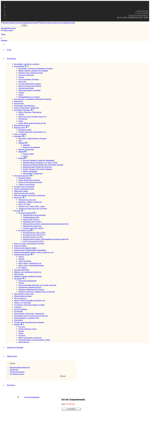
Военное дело (19, 127)
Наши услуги (12, 356)
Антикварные (19, 66)
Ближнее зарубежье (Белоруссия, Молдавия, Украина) (43, 165)
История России (24, 230)
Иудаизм (21, 335)
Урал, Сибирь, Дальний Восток (29, 263)
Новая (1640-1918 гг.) (31, 219)
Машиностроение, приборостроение (28, 276)
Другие (21, 77)
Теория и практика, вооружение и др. (32, 132)
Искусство (22, 81)
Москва (21, 259)
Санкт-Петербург (24, 261)
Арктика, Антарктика (26, 149)
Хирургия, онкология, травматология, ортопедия (36, 291)
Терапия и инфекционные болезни (31, 289)
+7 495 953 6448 (141, 13)
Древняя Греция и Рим (31, 217)
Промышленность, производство (26, 318)
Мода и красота (20, 298)
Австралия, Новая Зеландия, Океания (32, 138)
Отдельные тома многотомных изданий (29, 305)
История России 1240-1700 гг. (34, 232)
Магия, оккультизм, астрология (29, 337)
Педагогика (18, 311)
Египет (25, 156)
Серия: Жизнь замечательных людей (32, 123)
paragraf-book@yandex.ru (138, 15)
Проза (20, 94)
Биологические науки (22, 125)
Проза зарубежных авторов (29, 180)
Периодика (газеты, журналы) (29, 90)
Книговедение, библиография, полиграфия (30, 250)
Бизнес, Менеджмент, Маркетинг (26, 108)
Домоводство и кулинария (24, 186)
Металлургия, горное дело (24, 294)
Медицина (18, 278)
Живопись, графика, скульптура (30, 202)
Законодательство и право (24, 193)
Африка (21, 151)
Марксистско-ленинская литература (27, 272)
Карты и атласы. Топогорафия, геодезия (29, 243)
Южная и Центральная (31, 147)
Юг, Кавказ (22, 267)
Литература (22, 119)
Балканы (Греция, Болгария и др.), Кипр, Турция (40, 162)
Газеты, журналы (20, 134)
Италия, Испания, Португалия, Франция (37, 169)
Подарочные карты (17, 372)
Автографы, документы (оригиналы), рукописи (35, 68)
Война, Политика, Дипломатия (30, 112)
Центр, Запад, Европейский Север (31, 265)
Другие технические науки (24, 189)
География (18, 136)
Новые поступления (15, 347)
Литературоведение (26, 88)
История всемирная (25, 213)
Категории (11, 58)
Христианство (23, 342)
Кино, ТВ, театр (24, 204)
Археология (18, 101)
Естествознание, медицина (28, 79)
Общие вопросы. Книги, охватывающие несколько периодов (45, 224)
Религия (17, 324)
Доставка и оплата (17, 374)
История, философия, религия (29, 84)
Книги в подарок (20, 246)
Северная (26, 145)
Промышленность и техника (29, 97)
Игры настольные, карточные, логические (29, 195)
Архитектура (19, 103)
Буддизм (21, 326)
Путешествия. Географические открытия (29, 322)
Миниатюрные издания (22, 296)
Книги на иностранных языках (25, 248)
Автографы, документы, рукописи (26, 64)
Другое (21, 114)
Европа (21, 158)
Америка (21, 143)
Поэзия (21, 92)
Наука (20, 121)
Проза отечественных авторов (30, 182)
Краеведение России (22, 254)
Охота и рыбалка (20, 309)
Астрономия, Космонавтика (24, 105)
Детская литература (26, 75)
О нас (9, 49)
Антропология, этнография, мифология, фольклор (32, 99)
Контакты (11, 385)
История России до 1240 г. (33, 237)
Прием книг (14, 369)
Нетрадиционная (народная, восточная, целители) (37, 285)
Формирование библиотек (20, 367)
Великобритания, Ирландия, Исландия (37, 167)
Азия (20, 140)
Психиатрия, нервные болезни (29, 287)
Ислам (20, 333)
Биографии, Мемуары (22, 110)
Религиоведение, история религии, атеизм (34, 340)
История (17, 210)
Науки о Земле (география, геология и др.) (29, 300)
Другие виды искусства (27, 200)
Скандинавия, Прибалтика (32, 173)
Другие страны (28, 154)
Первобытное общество (32, 226)
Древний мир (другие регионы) (34, 215)
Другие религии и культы (27, 329)
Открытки (17, 307)
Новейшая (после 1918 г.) (32, 221)
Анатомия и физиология (27, 281)
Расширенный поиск (8, 28)
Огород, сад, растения (22, 302)
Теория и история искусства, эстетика (32, 208)
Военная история (24, 129)
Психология (18, 320)
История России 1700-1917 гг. (34, 235)
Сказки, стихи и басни (26, 184)
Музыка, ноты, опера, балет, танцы (31, 206)
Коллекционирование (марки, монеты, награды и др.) (34, 252)
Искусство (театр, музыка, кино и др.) (32, 116)
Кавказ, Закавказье (30, 171)
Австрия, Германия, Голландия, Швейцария (38, 160)
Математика (18, 274)
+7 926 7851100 (141, 11)
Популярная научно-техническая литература (31, 316)
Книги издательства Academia (29, 86)
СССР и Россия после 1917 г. (33, 241)
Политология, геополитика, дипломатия (29, 313)
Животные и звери (21, 191)
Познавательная (24, 178)
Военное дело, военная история (30, 73)
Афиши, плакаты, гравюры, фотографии (33, 70)
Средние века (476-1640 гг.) (33, 228)
